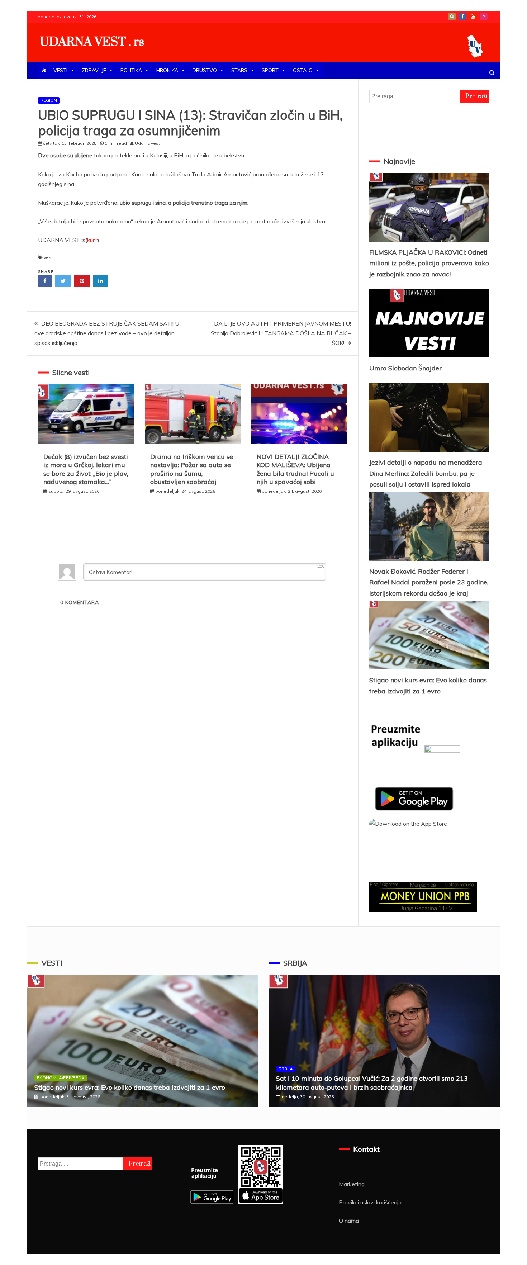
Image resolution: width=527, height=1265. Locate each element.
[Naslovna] (44, 70)
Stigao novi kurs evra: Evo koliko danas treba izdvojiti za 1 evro (129, 1087)
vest (48, 257)
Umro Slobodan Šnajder (405, 368)
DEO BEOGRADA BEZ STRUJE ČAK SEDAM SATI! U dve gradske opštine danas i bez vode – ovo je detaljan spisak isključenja (106, 333)
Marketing (352, 1184)
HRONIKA (167, 70)
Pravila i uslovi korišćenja (370, 1202)
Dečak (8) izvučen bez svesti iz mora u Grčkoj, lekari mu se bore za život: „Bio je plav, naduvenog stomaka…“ (85, 469)
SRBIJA (295, 962)
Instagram (484, 16)
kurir (92, 239)
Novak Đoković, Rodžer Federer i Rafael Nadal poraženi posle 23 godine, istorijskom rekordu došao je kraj (428, 582)
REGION (49, 100)
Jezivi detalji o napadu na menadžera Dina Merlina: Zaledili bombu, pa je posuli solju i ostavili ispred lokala (425, 473)
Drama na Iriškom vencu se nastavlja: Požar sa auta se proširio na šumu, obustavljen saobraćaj (191, 469)
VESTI (60, 70)
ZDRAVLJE (94, 70)
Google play (452, 16)
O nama (349, 1220)
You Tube (473, 16)
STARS (239, 70)
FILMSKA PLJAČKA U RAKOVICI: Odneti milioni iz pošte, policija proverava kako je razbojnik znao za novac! (429, 263)
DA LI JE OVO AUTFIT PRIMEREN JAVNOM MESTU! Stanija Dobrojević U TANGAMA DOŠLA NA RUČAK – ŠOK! (281, 333)
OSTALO (303, 70)
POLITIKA (131, 70)
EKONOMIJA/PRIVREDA (61, 1077)
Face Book (462, 16)
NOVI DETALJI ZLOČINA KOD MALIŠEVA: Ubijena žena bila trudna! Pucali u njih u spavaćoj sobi (295, 469)
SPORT (270, 70)
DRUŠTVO (205, 70)
